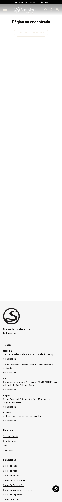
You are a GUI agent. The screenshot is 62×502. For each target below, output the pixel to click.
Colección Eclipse (11, 499)
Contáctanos (9, 450)
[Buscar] (45, 9)
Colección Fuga (10, 466)
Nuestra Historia (10, 436)
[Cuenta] (51, 9)
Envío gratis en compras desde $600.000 (31, 2)
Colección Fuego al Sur (13, 485)
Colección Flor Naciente (14, 480)
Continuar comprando (31, 33)
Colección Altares (11, 475)
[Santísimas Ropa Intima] (26, 10)
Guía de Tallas (9, 441)
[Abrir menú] (5, 10)
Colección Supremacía (13, 495)
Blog (5, 446)
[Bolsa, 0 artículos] (57, 9)
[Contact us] (55, 488)
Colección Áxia (10, 471)
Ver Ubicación (9, 359)
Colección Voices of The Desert (17, 490)
